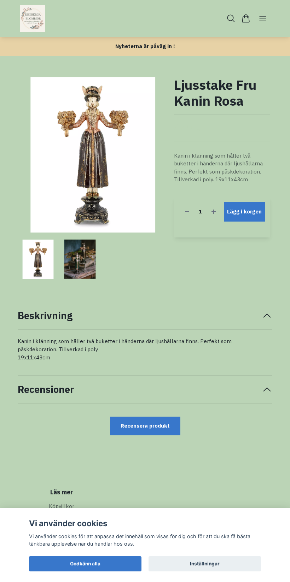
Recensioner (46, 389)
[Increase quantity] (213, 211)
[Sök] (231, 18)
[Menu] (263, 18)
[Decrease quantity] (187, 211)
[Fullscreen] (93, 155)
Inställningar (205, 563)
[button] (154, 157)
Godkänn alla (85, 563)
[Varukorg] (245, 18)
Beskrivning (45, 315)
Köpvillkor (61, 506)
